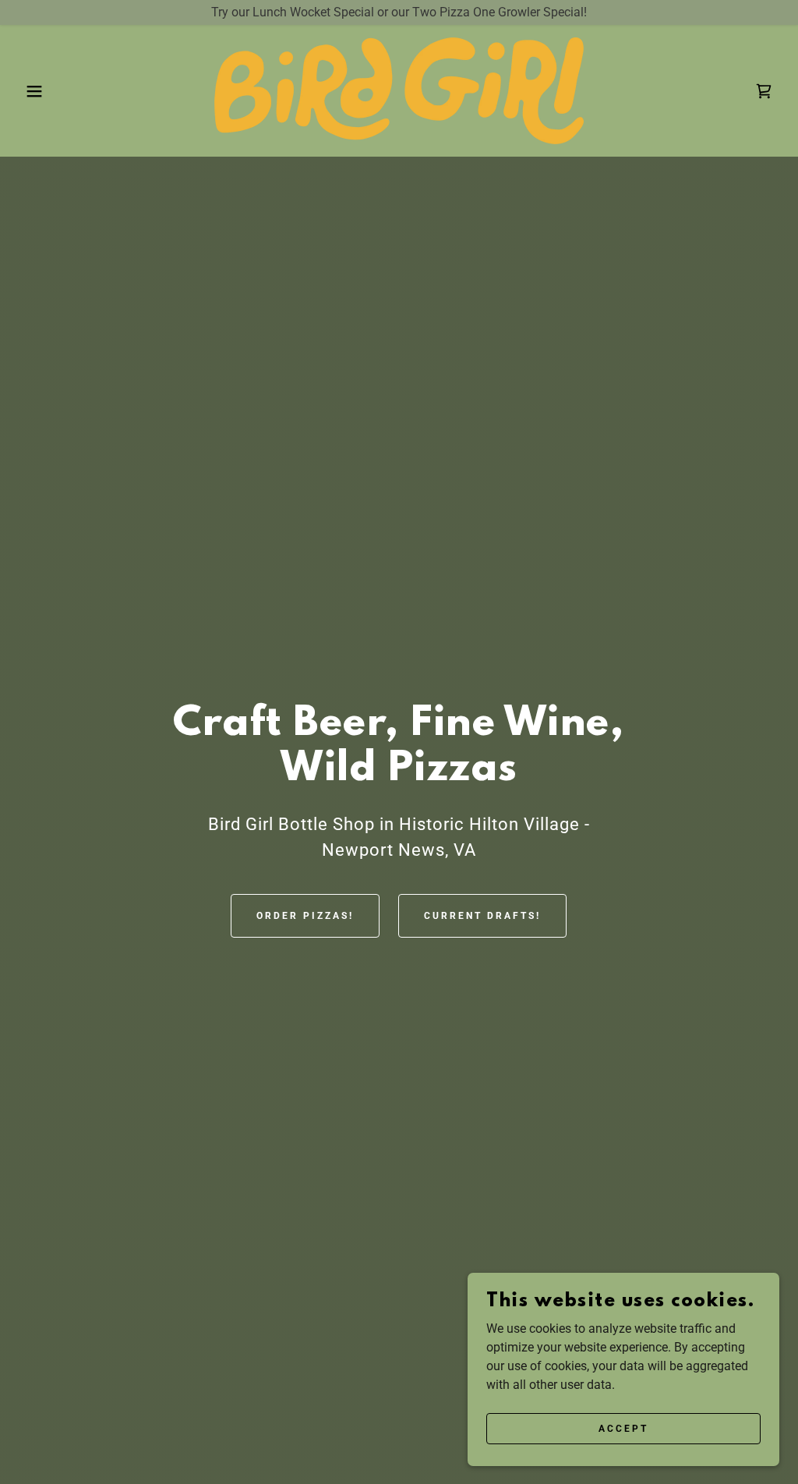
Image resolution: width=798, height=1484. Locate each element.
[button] (40, 91)
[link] (399, 90)
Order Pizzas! (305, 915)
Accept (623, 1427)
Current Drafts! (482, 915)
